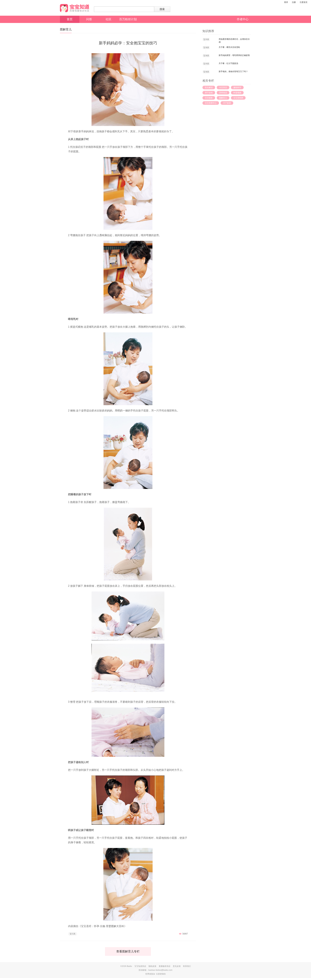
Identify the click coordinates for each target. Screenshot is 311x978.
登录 (286, 2)
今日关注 (223, 87)
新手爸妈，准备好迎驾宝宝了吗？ (233, 71)
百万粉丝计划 (128, 19)
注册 (294, 2)
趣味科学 (237, 87)
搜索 (162, 9)
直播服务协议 (164, 966)
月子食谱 (227, 103)
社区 (108, 19)
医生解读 (209, 87)
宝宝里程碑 (238, 98)
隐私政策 (152, 966)
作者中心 (242, 19)
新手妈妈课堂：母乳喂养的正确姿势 (234, 55)
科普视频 (237, 93)
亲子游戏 (209, 93)
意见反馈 (177, 966)
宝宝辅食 (209, 98)
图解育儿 (223, 98)
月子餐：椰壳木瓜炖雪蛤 (229, 47)
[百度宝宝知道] (74, 8)
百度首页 (303, 2)
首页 (70, 19)
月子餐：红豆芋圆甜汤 (228, 63)
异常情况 (223, 93)
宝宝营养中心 (211, 103)
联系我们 (187, 966)
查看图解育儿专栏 (128, 951)
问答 (89, 19)
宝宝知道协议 (140, 966)
